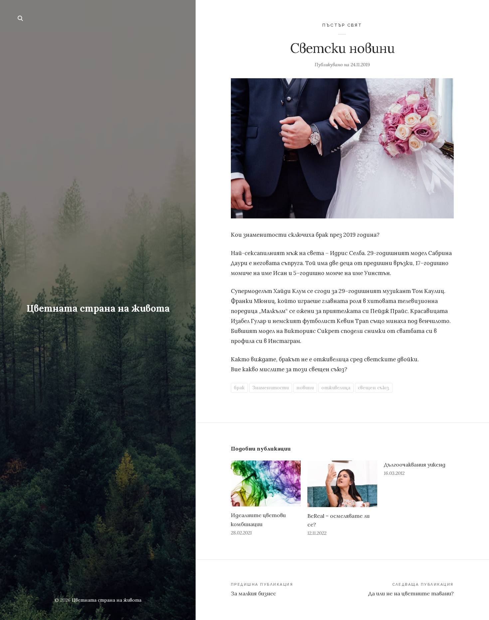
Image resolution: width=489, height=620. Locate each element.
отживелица (335, 388)
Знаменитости (270, 388)
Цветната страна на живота (98, 308)
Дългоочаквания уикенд (414, 464)
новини (305, 388)
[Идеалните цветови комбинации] (266, 484)
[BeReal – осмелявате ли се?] (342, 484)
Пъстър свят (342, 25)
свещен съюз (373, 388)
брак (239, 388)
